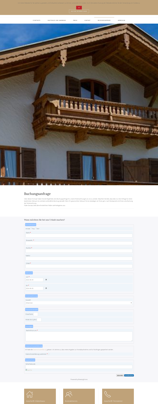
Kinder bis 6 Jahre (31, 319)
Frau (33, 229)
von (27, 277)
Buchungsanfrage (104, 20)
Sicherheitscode (30, 364)
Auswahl (28, 300)
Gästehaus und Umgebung (57, 20)
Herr (38, 229)
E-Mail (28, 263)
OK (79, 7)
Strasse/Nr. (30, 240)
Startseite (36, 20)
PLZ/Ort (29, 248)
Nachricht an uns (32, 330)
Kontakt (88, 20)
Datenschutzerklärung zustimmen (37, 354)
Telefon (28, 256)
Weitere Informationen (79, 11)
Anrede (28, 229)
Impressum (121, 20)
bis (27, 285)
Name (28, 233)
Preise (75, 20)
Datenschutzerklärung (40, 349)
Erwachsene (29, 314)
